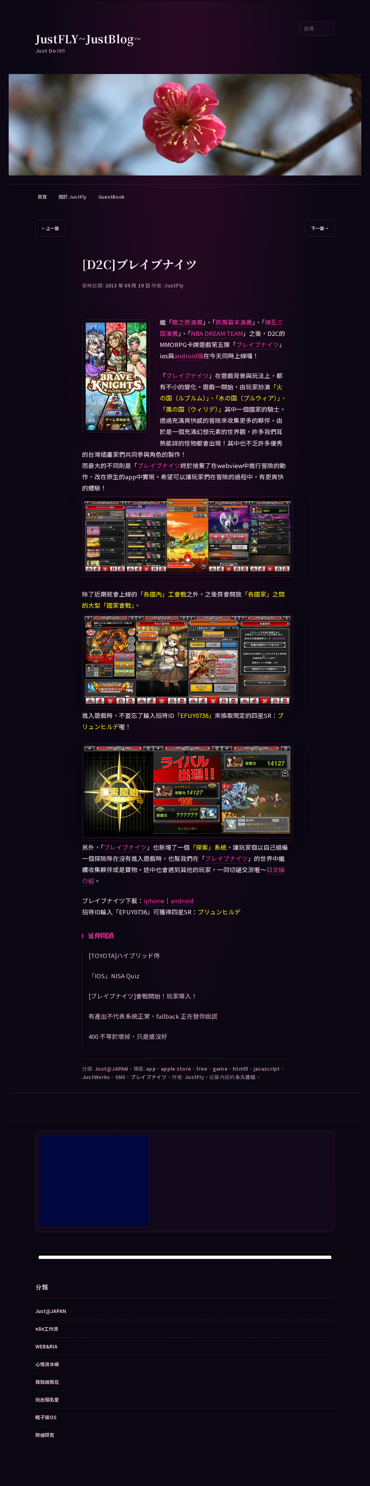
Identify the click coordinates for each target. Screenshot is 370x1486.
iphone (153, 900)
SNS (120, 1076)
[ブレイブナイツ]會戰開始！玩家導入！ (143, 996)
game (220, 1068)
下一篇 (319, 228)
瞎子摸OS (45, 1417)
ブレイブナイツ (257, 344)
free (201, 1068)
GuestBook (111, 196)
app (151, 1068)
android (182, 900)
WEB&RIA (46, 1346)
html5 (240, 1068)
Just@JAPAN (111, 1068)
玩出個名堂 (47, 1399)
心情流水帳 (47, 1364)
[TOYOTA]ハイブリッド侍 (124, 955)
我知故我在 (47, 1381)
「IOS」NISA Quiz (114, 975)
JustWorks (96, 1076)
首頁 (42, 196)
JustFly (174, 285)
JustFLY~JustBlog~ (88, 39)
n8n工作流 (46, 1328)
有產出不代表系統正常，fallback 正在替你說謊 (153, 1016)
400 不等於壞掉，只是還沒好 (128, 1036)
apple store (176, 1068)
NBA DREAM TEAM (217, 333)
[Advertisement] (94, 1180)
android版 (188, 355)
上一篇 (50, 228)
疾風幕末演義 (233, 322)
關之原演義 (187, 322)
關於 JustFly (73, 196)
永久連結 (245, 1076)
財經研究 (44, 1434)
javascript (267, 1068)
